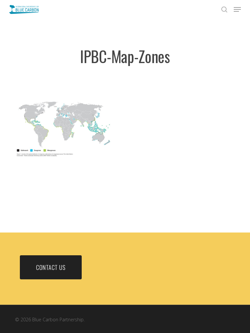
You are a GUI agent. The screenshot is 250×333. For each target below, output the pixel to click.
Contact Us (50, 267)
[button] (237, 9)
